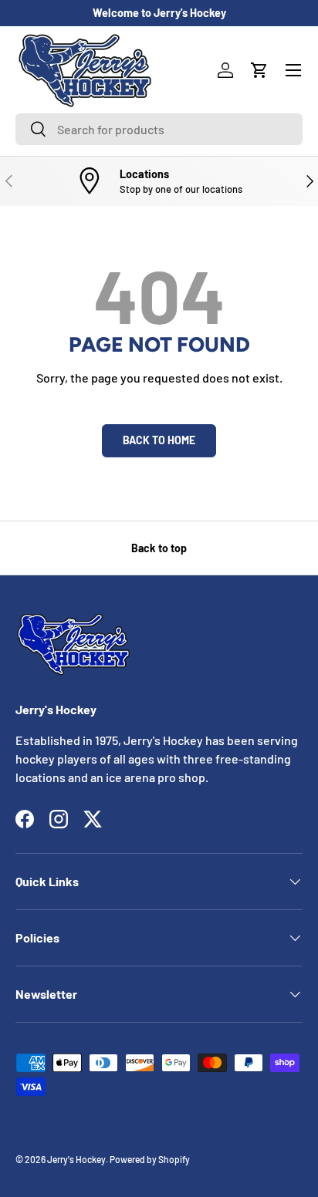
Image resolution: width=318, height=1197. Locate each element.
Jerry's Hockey (76, 1159)
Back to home (159, 440)
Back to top (159, 548)
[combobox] (159, 129)
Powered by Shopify (150, 1159)
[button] (259, 70)
